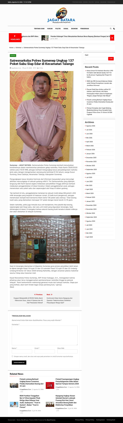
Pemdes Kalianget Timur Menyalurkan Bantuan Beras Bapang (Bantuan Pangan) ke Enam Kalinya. (69, 36)
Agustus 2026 (90, 126)
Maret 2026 (89, 146)
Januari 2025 (90, 201)
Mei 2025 (89, 185)
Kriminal (12, 55)
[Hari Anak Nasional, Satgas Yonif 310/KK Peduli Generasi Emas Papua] (109, 38)
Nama (14, 348)
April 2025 (89, 189)
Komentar (16, 324)
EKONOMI (103, 2)
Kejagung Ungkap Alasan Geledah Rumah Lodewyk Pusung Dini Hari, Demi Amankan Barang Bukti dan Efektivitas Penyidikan (66, 400)
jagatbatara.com (16, 68)
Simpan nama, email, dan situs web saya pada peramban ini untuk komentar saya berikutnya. (43, 356)
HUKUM (85, 2)
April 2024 (89, 237)
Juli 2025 (89, 177)
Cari (86, 55)
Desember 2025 (91, 157)
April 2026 (89, 142)
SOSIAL (97, 2)
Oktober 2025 (90, 165)
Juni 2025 (89, 181)
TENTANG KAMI (77, 2)
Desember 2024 (91, 205)
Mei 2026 (89, 138)
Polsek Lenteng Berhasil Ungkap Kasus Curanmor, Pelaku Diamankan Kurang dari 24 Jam (100, 102)
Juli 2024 (89, 225)
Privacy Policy (79, 420)
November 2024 (91, 209)
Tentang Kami (100, 420)
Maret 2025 (89, 193)
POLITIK (91, 2)
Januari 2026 (90, 154)
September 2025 (91, 169)
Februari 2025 (90, 197)
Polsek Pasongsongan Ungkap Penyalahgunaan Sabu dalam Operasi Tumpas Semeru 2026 (67, 381)
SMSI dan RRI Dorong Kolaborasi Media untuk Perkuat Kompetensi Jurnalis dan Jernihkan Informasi (99, 83)
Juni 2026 (89, 134)
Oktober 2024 (90, 213)
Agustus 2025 (90, 173)
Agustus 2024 (90, 221)
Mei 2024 (89, 233)
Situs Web (60, 348)
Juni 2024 (89, 229)
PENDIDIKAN (111, 2)
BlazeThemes (51, 420)
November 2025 (91, 161)
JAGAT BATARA (61, 20)
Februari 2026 (90, 150)
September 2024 (91, 217)
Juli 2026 (89, 130)
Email (37, 348)
